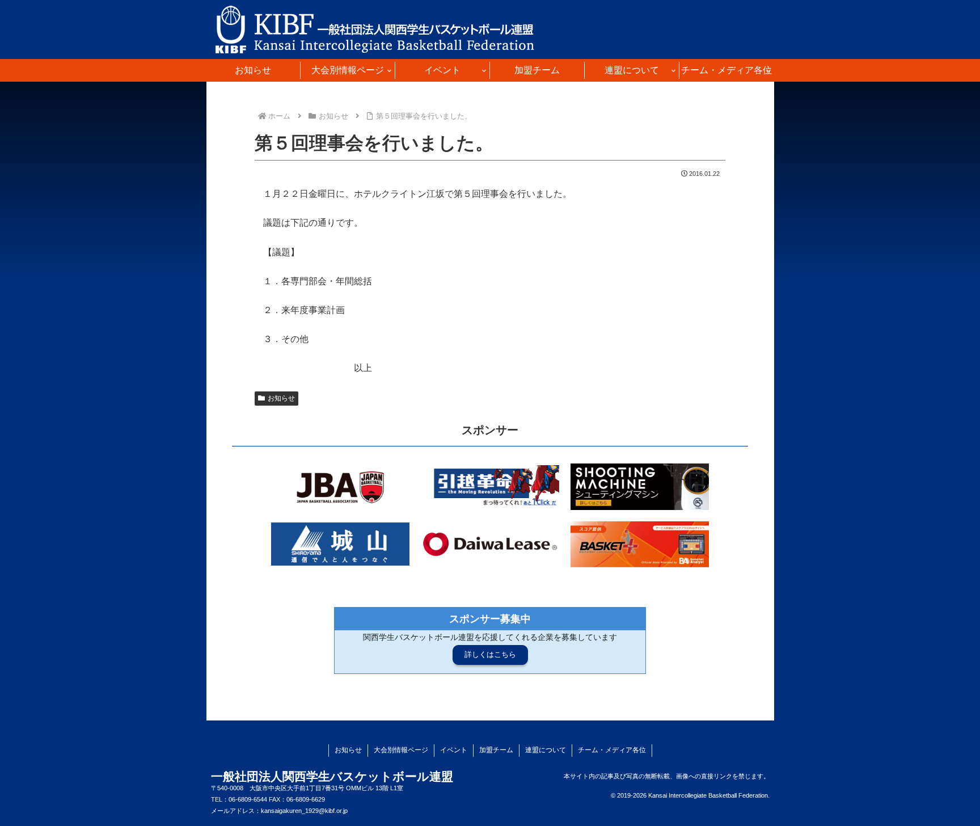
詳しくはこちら (490, 654)
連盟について (545, 750)
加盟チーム (496, 750)
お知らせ (281, 398)
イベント (453, 750)
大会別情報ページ (401, 750)
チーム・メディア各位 (612, 750)
